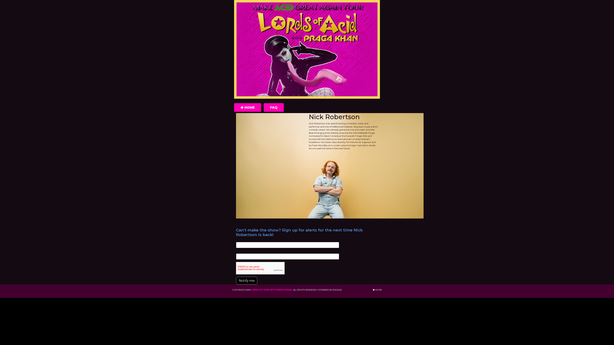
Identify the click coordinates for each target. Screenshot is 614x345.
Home (249, 107)
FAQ (273, 107)
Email (239, 240)
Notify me (247, 281)
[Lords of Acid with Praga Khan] (307, 49)
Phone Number (244, 252)
